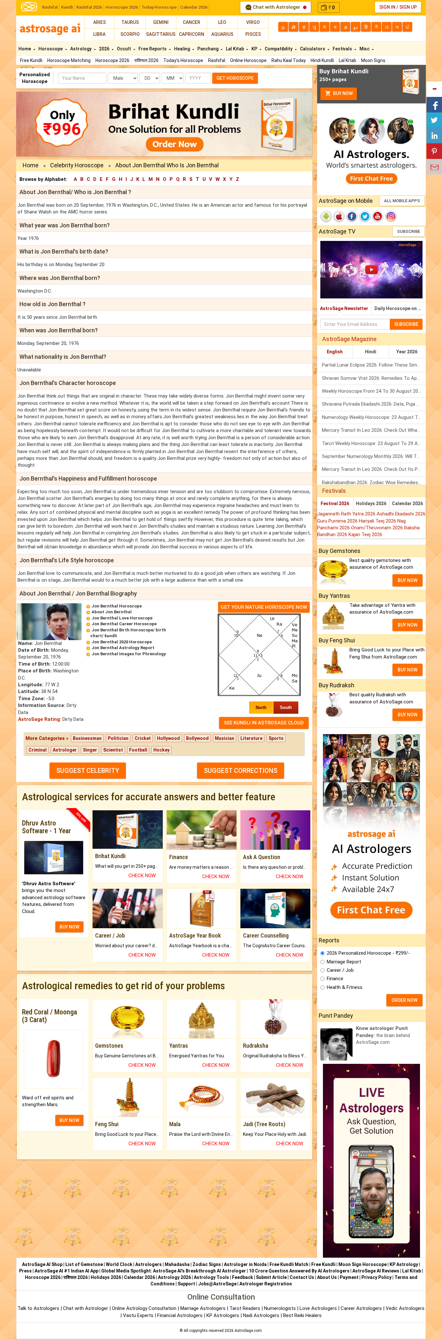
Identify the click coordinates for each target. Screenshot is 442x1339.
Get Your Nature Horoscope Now (264, 607)
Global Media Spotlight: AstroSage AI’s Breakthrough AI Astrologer (173, 1270)
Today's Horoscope (183, 60)
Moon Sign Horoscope (362, 1264)
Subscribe (408, 231)
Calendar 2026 (193, 7)
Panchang (208, 48)
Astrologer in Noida (245, 1264)
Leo (222, 22)
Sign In (387, 7)
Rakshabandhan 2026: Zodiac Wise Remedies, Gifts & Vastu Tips (374, 482)
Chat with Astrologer (276, 7)
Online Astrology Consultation (145, 1308)
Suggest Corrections (240, 770)
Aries (99, 22)
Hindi (370, 351)
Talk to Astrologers (38, 1308)
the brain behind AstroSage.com (383, 1035)
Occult (124, 48)
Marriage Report (344, 962)
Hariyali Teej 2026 (378, 521)
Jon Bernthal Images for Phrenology (129, 653)
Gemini (161, 22)
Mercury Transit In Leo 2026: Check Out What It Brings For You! (374, 430)
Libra (99, 34)
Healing (182, 48)
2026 (104, 48)
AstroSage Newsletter (344, 308)
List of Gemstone (84, 1264)
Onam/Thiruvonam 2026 (377, 528)
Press (25, 1270)
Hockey (161, 750)
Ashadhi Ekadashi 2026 (401, 514)
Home (25, 48)
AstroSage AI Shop (42, 1264)
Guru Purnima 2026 (338, 521)
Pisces (253, 34)
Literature (251, 738)
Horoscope (51, 48)
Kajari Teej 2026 (365, 534)
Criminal (37, 750)
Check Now (142, 875)
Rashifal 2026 (89, 7)
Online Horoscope (248, 60)
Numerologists (280, 1308)
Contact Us (302, 1277)
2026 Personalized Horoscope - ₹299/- (368, 953)
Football (138, 750)
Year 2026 (406, 351)
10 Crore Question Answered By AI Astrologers (299, 1270)
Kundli (67, 7)
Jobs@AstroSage (217, 1283)
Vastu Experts (138, 1315)
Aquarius (222, 34)
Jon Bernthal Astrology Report (123, 647)
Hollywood (168, 738)
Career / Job (340, 970)
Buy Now (342, 93)
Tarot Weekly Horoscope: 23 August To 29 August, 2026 (374, 443)
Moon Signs (373, 60)
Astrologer (65, 750)
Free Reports (153, 48)
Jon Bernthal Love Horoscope (122, 618)
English (335, 351)
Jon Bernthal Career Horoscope (124, 623)
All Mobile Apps (402, 200)
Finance (335, 978)
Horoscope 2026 (121, 7)
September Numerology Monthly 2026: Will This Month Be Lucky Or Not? (374, 456)
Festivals (343, 48)
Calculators (313, 48)
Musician (224, 738)
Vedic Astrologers (405, 1308)
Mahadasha (177, 1264)
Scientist (113, 750)
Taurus (130, 22)
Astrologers (148, 1264)
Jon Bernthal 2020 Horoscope (122, 641)
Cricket (143, 738)
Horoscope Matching (69, 60)
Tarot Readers (245, 1308)
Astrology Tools (211, 1277)
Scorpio (130, 34)
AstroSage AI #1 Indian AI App (66, 1270)
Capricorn (191, 34)
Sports (276, 738)
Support (186, 1283)
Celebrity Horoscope (77, 165)
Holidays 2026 (371, 503)
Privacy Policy (376, 1277)
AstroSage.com (248, 1330)
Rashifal (50, 7)
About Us (327, 1277)
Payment (349, 1277)
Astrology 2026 (174, 1277)
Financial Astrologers (180, 1315)
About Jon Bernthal (112, 611)
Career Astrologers (361, 1308)
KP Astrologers (223, 1315)
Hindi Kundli (322, 60)
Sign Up (408, 7)
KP (254, 48)
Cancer (191, 22)
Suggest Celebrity (87, 770)
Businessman (87, 738)
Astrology (81, 48)
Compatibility (279, 48)
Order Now (404, 1000)
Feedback (242, 1277)
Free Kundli (31, 60)
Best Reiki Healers (302, 1315)
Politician (118, 738)
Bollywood (197, 738)
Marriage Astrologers (203, 1308)
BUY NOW (69, 926)
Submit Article (271, 1277)
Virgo (253, 22)
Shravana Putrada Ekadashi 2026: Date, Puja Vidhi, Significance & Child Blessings (374, 404)
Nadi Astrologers (261, 1315)
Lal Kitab (347, 60)
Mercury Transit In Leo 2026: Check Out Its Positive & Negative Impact (374, 469)
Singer (90, 750)
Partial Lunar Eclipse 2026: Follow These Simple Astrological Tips (374, 365)
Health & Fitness (344, 987)
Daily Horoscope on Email (400, 308)
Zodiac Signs (207, 1264)
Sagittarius (160, 34)
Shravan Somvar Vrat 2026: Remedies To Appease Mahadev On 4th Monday (374, 378)
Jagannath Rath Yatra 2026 (347, 514)
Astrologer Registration (265, 1283)
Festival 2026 (335, 503)
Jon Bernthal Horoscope (117, 606)
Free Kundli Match (289, 1264)
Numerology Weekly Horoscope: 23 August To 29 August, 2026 (374, 417)
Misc (364, 48)
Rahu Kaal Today (288, 60)
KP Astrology (404, 1264)
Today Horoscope (159, 7)
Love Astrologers (318, 1308)
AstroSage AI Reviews (375, 1270)
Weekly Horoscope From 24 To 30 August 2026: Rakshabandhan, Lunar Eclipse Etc (374, 391)
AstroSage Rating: (39, 719)
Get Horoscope (235, 78)
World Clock (119, 1264)
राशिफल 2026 (146, 60)
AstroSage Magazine (349, 339)
